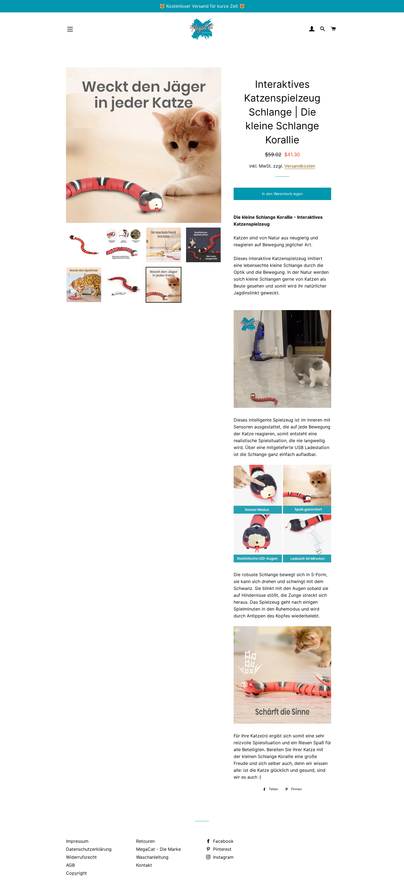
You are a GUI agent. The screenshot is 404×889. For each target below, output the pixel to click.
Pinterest (221, 849)
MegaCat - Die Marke (158, 849)
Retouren (145, 841)
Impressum (77, 841)
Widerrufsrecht (81, 857)
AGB (70, 865)
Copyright (76, 873)
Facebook (223, 841)
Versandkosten (299, 166)
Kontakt (144, 865)
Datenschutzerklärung (89, 849)
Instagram (223, 857)
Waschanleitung (152, 857)
